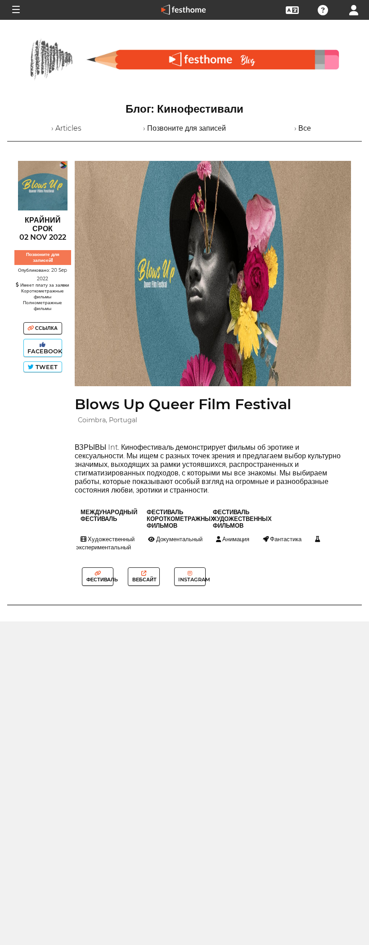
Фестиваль (99, 579)
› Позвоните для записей (184, 128)
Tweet (46, 367)
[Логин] (353, 9)
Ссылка (46, 328)
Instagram (191, 579)
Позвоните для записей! (42, 257)
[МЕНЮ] (15, 10)
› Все (302, 128)
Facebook (44, 351)
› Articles (66, 128)
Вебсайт (144, 579)
